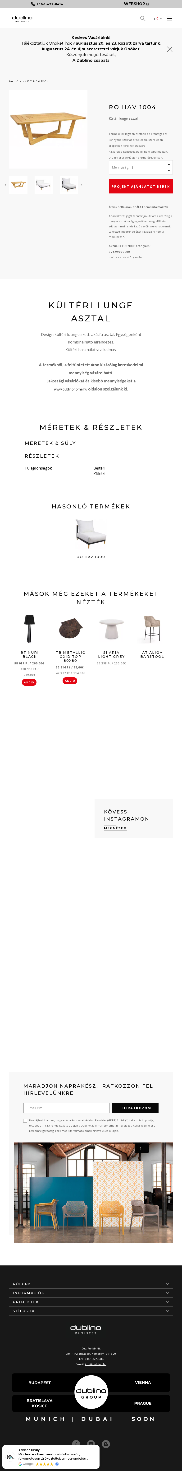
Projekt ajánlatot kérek (141, 186)
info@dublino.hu (95, 1364)
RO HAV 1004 (38, 81)
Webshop (134, 4)
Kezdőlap (16, 81)
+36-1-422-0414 (94, 1359)
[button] (99, 1445)
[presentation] (5, 185)
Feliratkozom (135, 1108)
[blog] (106, 1444)
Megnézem (115, 828)
